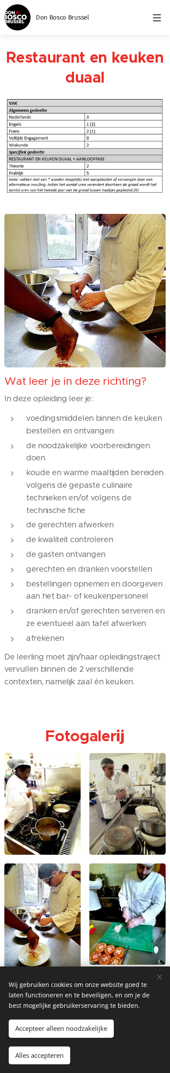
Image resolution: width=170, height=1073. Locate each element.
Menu (157, 17)
